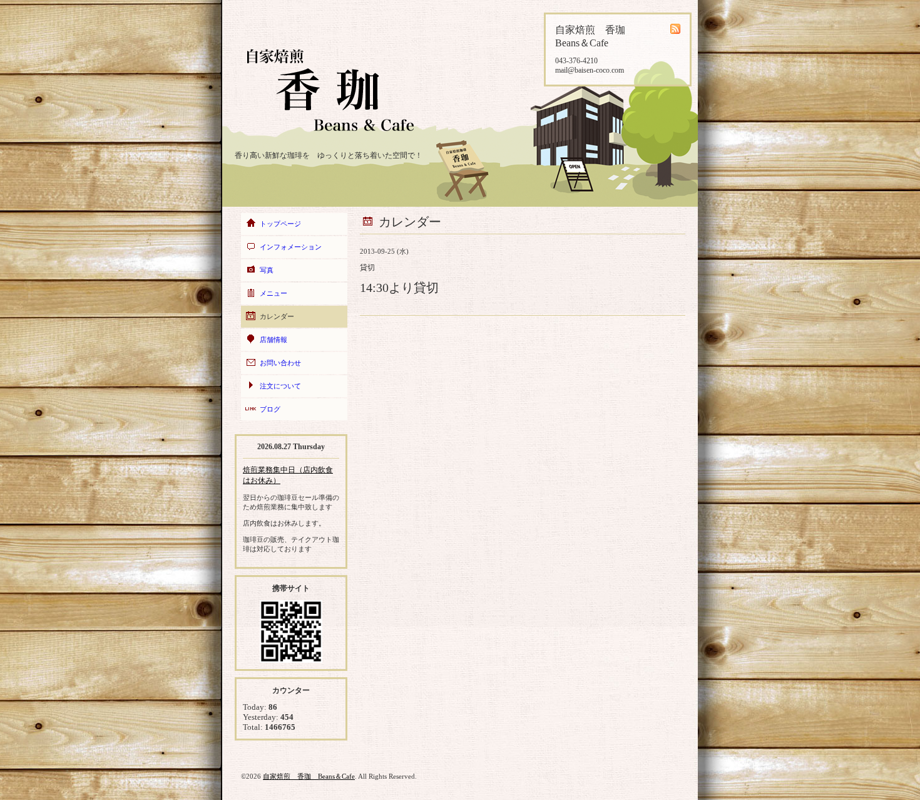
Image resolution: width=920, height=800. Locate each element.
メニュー (273, 293)
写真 (266, 270)
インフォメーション (291, 247)
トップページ (280, 223)
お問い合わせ (280, 362)
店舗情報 (273, 339)
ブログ (270, 409)
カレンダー (277, 316)
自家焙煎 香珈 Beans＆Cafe (309, 776)
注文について (280, 386)
